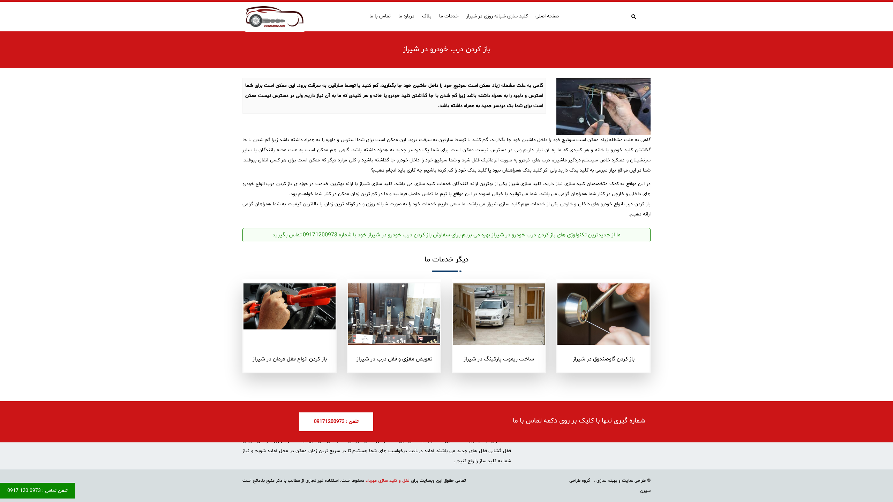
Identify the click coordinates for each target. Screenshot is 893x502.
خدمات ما (449, 16)
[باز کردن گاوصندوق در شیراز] (603, 314)
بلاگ (427, 16)
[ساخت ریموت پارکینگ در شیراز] (499, 314)
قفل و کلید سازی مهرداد (387, 481)
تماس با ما (380, 16)
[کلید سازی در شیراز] (274, 17)
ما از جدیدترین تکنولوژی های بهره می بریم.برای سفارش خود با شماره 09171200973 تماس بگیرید (446, 235)
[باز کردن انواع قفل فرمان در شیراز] (289, 306)
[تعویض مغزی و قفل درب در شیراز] (394, 313)
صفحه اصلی (547, 16)
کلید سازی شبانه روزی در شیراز (497, 16)
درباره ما (406, 16)
